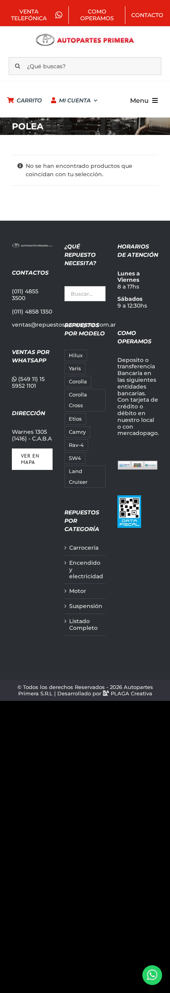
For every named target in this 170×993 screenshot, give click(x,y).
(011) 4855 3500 (25, 295)
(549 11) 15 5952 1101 (28, 382)
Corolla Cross (78, 400)
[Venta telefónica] (152, 975)
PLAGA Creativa (131, 693)
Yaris (75, 368)
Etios (75, 419)
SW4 (75, 458)
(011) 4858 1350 (32, 311)
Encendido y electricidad (85, 569)
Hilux (76, 355)
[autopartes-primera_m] (85, 35)
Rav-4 (76, 445)
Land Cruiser (78, 476)
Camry (77, 432)
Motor (77, 591)
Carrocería (83, 548)
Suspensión (85, 606)
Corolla (78, 382)
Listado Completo (83, 624)
